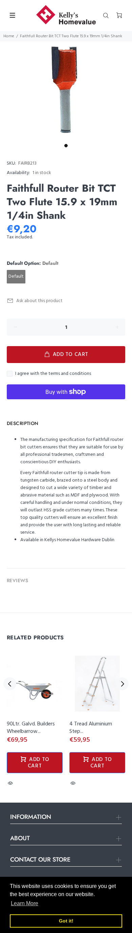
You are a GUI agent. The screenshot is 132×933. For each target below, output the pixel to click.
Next (122, 683)
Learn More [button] (24, 903)
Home (8, 36)
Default (16, 276)
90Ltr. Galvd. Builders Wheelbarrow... (31, 728)
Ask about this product (39, 301)
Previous (9, 683)
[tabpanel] (66, 91)
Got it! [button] (66, 921)
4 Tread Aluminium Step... (90, 728)
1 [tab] (66, 145)
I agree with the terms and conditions (53, 374)
